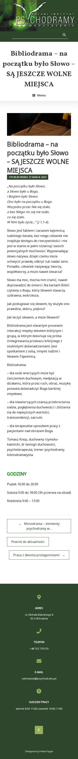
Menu (41, 95)
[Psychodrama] (39, 15)
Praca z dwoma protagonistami (39, 555)
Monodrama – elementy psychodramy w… (39, 526)
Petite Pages (46, 751)
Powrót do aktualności (28, 542)
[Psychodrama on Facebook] (39, 730)
